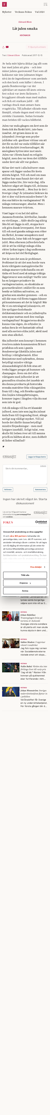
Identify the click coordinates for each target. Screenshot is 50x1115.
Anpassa (23, 583)
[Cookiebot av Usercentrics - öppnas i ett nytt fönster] (35, 522)
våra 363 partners (18, 536)
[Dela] (3, 47)
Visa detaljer (36, 567)
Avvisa (25, 591)
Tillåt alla (25, 575)
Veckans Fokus (23, 11)
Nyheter (7, 11)
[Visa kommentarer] (7, 47)
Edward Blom (14, 55)
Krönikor (25, 35)
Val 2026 (40, 11)
